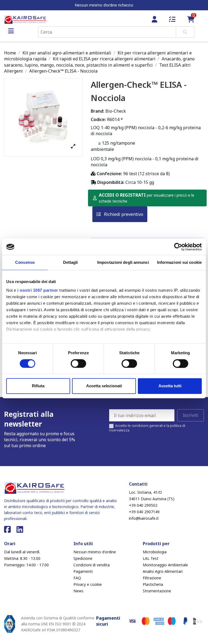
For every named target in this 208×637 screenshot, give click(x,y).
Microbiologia (155, 551)
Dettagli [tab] (70, 262)
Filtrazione (152, 577)
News (78, 590)
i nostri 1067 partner (37, 290)
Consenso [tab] (25, 262)
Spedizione (82, 558)
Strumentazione (157, 590)
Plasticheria (153, 584)
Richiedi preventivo (123, 214)
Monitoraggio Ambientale (165, 564)
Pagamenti (83, 571)
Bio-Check (115, 111)
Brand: (97, 111)
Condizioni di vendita (91, 564)
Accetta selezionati (104, 386)
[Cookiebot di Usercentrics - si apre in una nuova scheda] (178, 247)
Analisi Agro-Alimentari (163, 571)
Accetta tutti (169, 386)
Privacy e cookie (87, 584)
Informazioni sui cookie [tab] (179, 262)
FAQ (77, 577)
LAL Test (150, 558)
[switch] (78, 363)
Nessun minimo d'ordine (94, 551)
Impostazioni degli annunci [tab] (123, 262)
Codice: (98, 119)
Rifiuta (38, 386)
